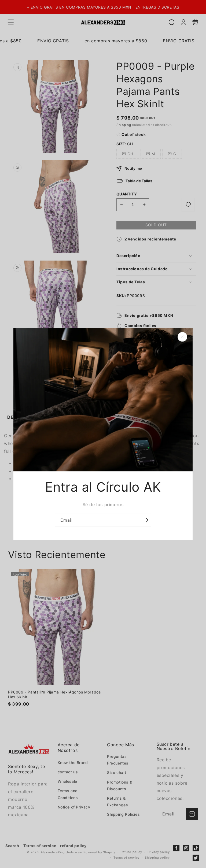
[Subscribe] (145, 520)
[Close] (182, 337)
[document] (103, 434)
